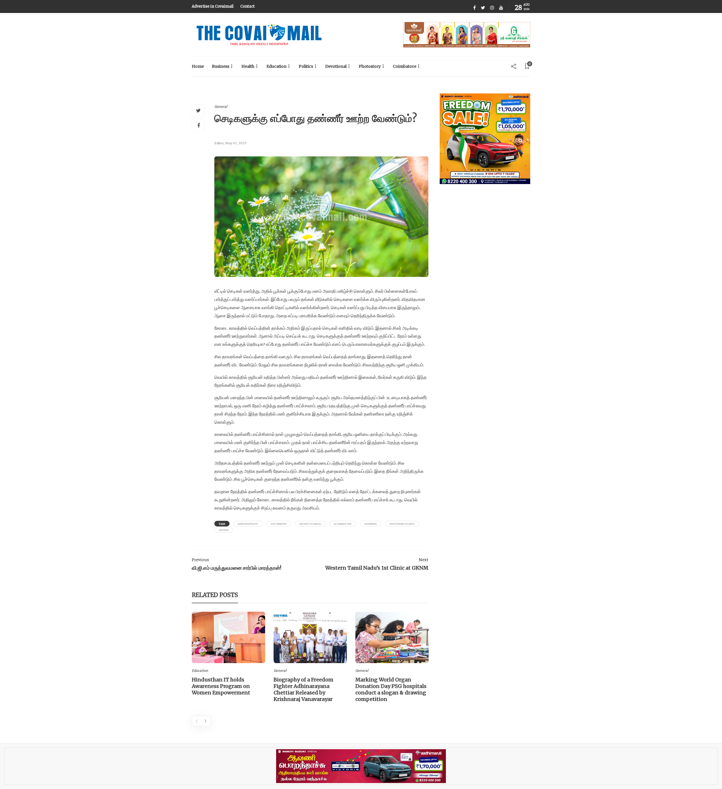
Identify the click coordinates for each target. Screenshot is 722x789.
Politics (306, 66)
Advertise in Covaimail (213, 6)
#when (223, 530)
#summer (370, 523)
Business (220, 66)
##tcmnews (279, 523)
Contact (247, 6)
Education (277, 66)
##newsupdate (248, 523)
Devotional (336, 66)
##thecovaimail (310, 523)
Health (247, 66)
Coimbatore (404, 66)
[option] (228, 654)
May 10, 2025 (235, 143)
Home (198, 66)
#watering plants (402, 523)
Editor (219, 143)
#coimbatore (343, 523)
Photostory (370, 66)
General (220, 106)
